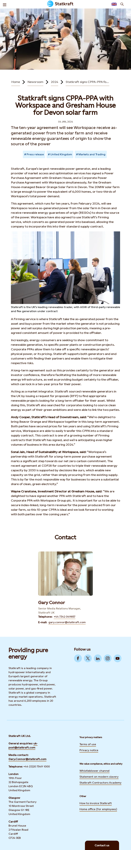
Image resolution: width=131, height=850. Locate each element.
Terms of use (87, 744)
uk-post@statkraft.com (23, 745)
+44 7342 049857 (64, 616)
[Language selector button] (114, 4)
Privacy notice (88, 750)
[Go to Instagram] (108, 658)
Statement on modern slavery (99, 776)
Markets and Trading (91, 154)
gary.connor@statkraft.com (67, 622)
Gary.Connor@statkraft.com (27, 759)
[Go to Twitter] (88, 658)
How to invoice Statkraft (95, 803)
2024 (54, 82)
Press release (35, 154)
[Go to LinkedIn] (98, 658)
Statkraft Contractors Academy (100, 782)
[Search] (122, 4)
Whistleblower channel (94, 770)
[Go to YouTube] (117, 658)
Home (15, 82)
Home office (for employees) (98, 809)
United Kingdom (61, 154)
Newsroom (35, 82)
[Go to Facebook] (78, 658)
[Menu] (4, 4)
